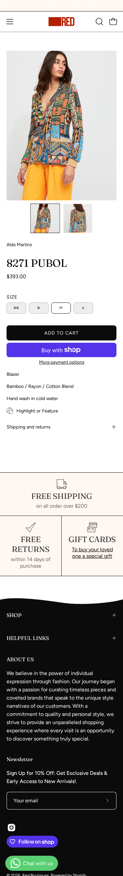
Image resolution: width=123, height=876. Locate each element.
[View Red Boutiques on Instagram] (11, 827)
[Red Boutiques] (62, 21)
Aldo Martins (19, 244)
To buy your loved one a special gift (92, 552)
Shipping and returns (29, 427)
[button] (98, 21)
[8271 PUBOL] (45, 218)
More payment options (61, 362)
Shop (14, 615)
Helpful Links (28, 638)
